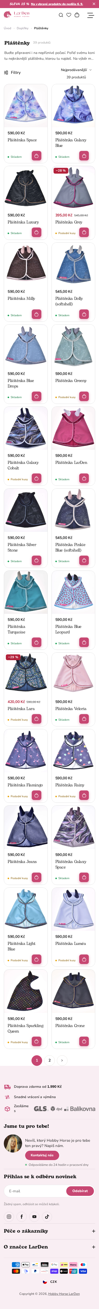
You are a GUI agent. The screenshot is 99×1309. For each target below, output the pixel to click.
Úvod (7, 28)
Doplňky (22, 28)
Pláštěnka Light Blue (22, 946)
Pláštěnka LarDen (71, 463)
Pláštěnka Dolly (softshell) (69, 301)
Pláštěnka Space (22, 140)
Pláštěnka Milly (21, 299)
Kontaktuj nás (42, 1155)
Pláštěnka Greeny (71, 381)
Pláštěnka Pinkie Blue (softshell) (70, 547)
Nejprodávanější (74, 70)
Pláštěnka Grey (68, 222)
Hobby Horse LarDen (64, 1294)
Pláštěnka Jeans (22, 862)
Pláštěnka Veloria (71, 709)
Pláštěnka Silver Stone (22, 547)
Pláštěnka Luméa (70, 944)
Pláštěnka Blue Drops (21, 383)
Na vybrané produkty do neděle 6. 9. (57, 4)
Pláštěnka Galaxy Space (70, 864)
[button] (94, 4)
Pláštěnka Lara (21, 709)
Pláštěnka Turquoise (16, 629)
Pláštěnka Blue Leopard (68, 629)
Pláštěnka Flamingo (25, 785)
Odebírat (80, 1191)
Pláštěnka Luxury (23, 222)
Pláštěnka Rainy (69, 785)
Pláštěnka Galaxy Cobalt (23, 465)
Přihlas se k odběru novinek (40, 1176)
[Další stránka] (62, 1060)
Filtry (16, 72)
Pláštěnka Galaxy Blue (70, 143)
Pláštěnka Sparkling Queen (25, 1028)
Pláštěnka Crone (70, 1026)
